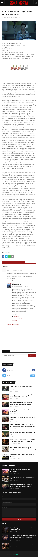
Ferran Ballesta (7, 17)
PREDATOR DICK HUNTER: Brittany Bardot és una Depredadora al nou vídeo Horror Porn (23, 425)
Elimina (13, 280)
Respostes (11, 283)
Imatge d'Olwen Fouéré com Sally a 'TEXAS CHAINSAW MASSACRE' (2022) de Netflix (22, 440)
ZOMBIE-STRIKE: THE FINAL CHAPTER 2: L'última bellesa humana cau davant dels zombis (22, 388)
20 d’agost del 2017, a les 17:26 (21, 286)
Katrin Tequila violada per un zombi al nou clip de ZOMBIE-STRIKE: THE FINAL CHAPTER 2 (23, 433)
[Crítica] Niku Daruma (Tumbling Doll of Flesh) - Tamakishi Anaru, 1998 (21, 395)
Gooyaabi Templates (27, 554)
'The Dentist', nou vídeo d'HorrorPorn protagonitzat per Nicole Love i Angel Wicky (23, 448)
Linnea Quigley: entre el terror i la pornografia (20, 410)
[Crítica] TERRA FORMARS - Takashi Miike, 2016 (22, 478)
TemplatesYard (16, 554)
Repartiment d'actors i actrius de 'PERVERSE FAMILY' (23, 418)
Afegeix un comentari (13, 324)
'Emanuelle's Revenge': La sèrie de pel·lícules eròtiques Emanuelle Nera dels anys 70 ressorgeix (23, 537)
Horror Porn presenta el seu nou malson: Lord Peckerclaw (22, 528)
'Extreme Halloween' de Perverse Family (21, 544)
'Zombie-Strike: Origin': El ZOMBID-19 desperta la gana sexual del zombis (21, 403)
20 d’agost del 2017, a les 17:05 (15, 270)
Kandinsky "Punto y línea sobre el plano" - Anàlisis (22, 455)
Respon (9, 280)
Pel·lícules (7, 252)
